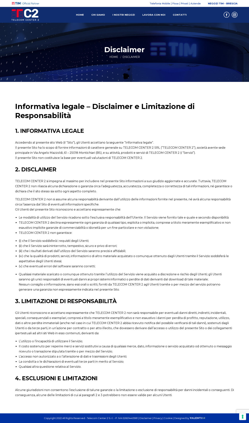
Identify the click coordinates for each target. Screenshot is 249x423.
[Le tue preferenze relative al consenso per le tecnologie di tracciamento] (242, 416)
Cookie (168, 418)
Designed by (182, 418)
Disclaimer (145, 418)
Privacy (157, 418)
